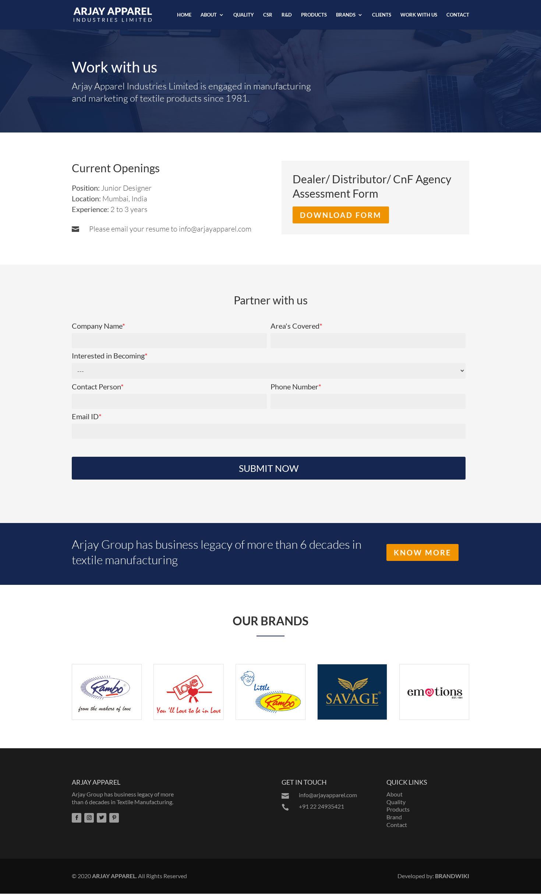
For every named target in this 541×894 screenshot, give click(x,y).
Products (398, 809)
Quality (396, 801)
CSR (267, 15)
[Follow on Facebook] (76, 818)
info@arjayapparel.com (328, 794)
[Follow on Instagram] (89, 818)
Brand (394, 816)
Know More (422, 552)
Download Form (341, 215)
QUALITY (243, 15)
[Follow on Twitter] (101, 818)
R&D (287, 15)
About (394, 794)
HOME (184, 15)
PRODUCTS (314, 15)
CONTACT (457, 15)
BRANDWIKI (452, 875)
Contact (396, 824)
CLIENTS (381, 15)
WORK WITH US (418, 15)
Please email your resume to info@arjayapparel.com (170, 228)
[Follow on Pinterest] (114, 818)
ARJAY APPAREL (114, 875)
